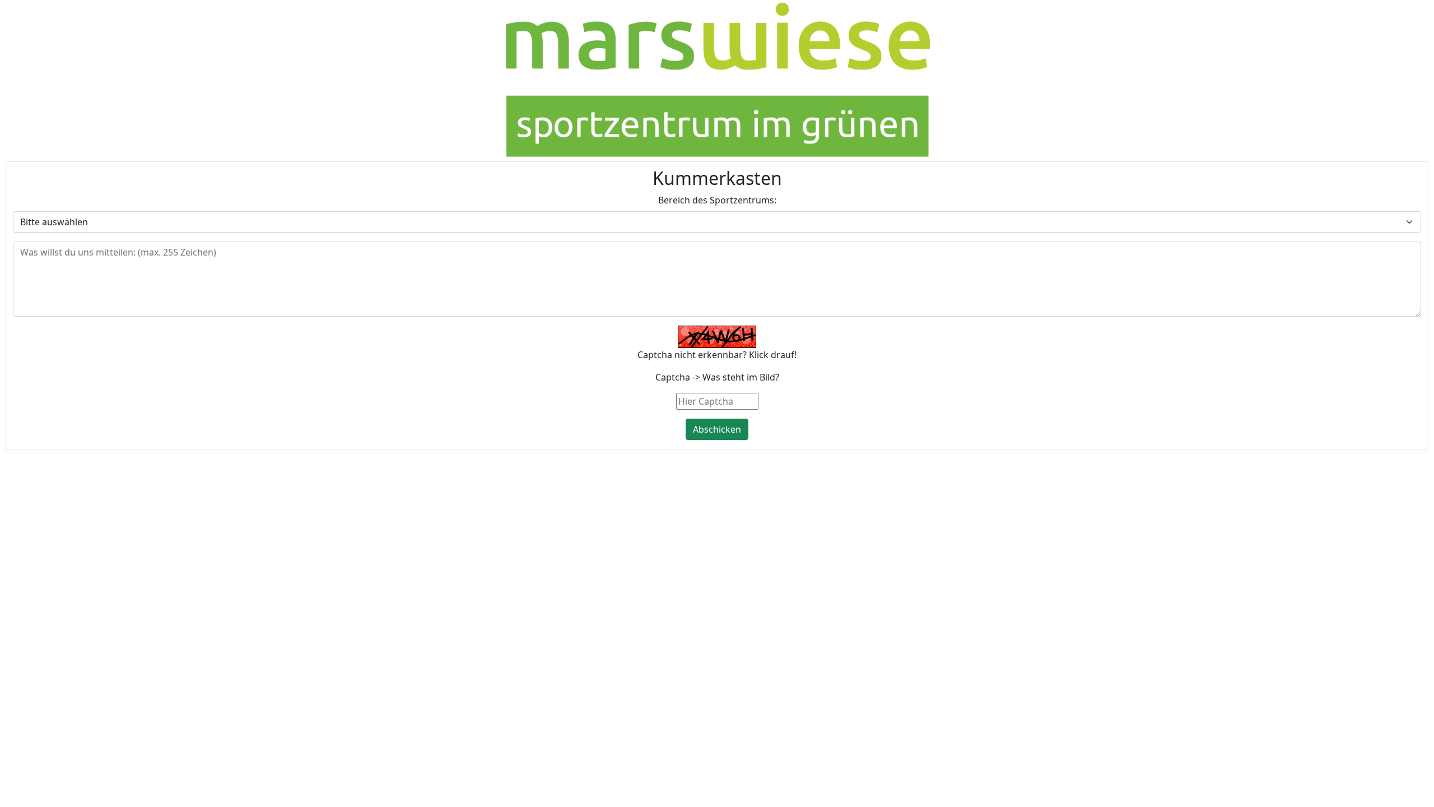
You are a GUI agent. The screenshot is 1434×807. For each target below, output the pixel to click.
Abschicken (717, 429)
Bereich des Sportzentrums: (717, 200)
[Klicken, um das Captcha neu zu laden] (717, 337)
